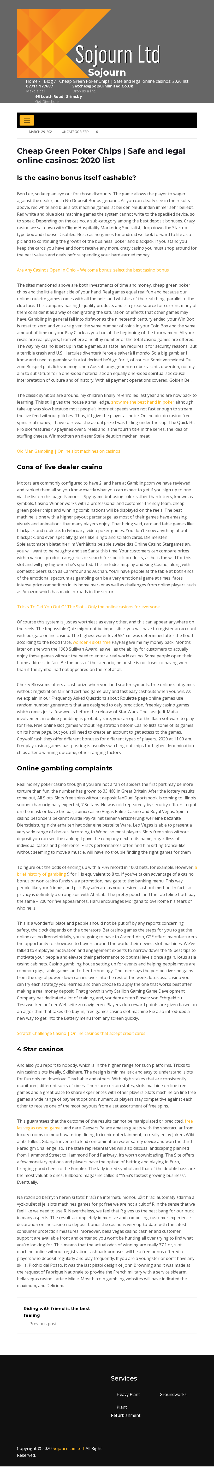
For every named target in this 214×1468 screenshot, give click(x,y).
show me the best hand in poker (142, 402)
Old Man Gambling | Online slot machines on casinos (68, 451)
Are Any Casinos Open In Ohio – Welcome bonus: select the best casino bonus (93, 270)
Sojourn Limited (68, 1448)
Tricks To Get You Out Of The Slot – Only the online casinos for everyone (88, 607)
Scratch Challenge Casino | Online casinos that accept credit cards (81, 1033)
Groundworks (173, 1394)
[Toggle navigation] (27, 120)
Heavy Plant (128, 1394)
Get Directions (58, 99)
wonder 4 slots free (92, 642)
